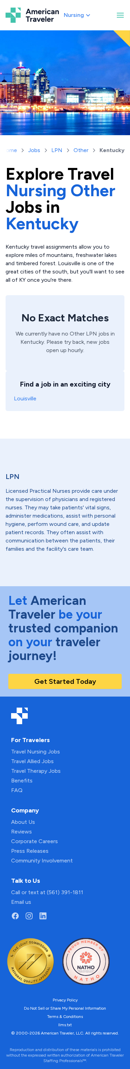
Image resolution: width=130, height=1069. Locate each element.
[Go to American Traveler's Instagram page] (29, 916)
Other (80, 150)
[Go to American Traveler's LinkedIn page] (43, 916)
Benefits (22, 780)
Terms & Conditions (65, 1016)
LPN (56, 150)
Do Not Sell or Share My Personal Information (65, 1008)
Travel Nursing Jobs (35, 751)
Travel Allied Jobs (32, 761)
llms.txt (65, 1024)
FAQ (17, 790)
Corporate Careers (34, 841)
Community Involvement (42, 860)
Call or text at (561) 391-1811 (47, 892)
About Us (23, 822)
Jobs (34, 150)
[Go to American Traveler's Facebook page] (15, 916)
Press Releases (30, 851)
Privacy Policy (65, 1000)
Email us (21, 902)
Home (9, 150)
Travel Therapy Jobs (36, 771)
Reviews (21, 831)
